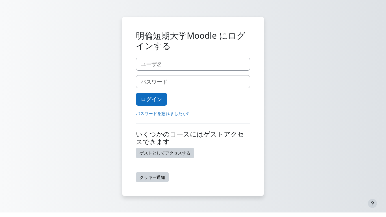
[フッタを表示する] (372, 203)
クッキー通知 (152, 177)
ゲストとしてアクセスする (165, 153)
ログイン (151, 99)
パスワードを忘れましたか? (162, 113)
